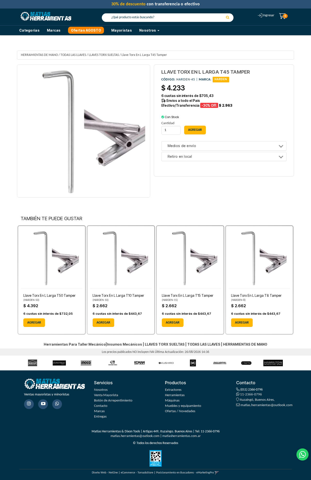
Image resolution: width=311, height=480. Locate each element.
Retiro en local (180, 157)
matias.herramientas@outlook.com (267, 405)
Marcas (54, 30)
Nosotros (101, 390)
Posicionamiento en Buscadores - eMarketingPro (185, 472)
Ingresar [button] (268, 15)
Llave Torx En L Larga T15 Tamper (187, 295)
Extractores (173, 390)
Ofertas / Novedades (180, 411)
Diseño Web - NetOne (105, 472)
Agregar (34, 322)
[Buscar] (227, 17)
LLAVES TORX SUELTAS (104, 55)
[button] (217, 472)
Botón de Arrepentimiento (113, 400)
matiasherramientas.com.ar (181, 436)
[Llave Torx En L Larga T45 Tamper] (83, 131)
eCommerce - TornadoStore (137, 472)
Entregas (100, 417)
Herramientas (175, 395)
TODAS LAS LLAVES (73, 55)
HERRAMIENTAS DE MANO (39, 55)
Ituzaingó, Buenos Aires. (257, 400)
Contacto (100, 406)
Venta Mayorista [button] (106, 395)
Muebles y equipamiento (183, 406)
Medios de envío (182, 146)
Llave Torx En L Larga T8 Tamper (256, 295)
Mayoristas (121, 30)
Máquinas (172, 400)
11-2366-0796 (250, 394)
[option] (32, 363)
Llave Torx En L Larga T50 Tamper (49, 295)
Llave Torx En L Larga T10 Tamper (118, 295)
